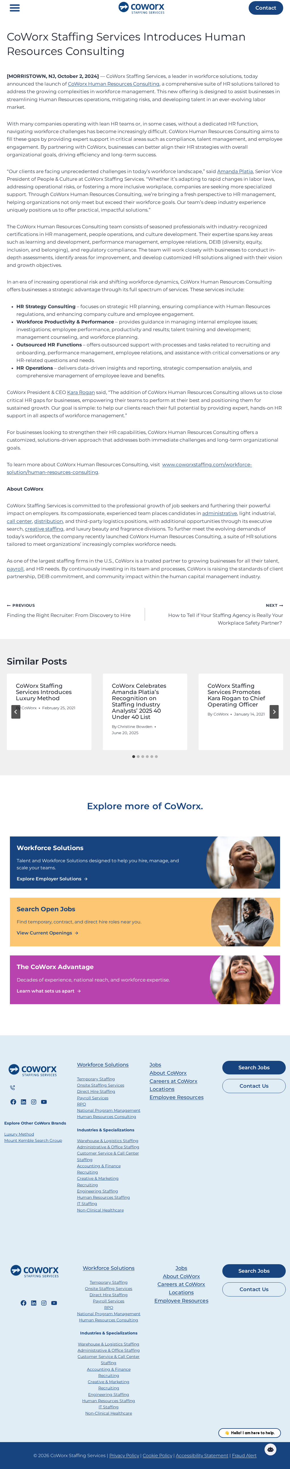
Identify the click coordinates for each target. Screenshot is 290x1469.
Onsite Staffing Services (100, 1085)
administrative (219, 513)
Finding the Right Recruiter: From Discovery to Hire (69, 610)
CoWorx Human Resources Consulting (113, 84)
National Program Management (108, 1110)
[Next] (274, 712)
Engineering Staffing (97, 1191)
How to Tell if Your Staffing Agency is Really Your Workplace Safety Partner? (225, 614)
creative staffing (44, 529)
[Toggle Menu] (15, 8)
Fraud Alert (244, 1455)
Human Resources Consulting (106, 1116)
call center (19, 521)
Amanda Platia (235, 171)
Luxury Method (19, 1134)
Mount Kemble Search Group (33, 1140)
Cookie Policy (157, 1455)
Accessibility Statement (202, 1455)
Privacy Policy (124, 1455)
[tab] (133, 756)
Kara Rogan (81, 392)
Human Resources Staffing (103, 1197)
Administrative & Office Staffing (108, 1147)
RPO (81, 1104)
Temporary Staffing (96, 1079)
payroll (15, 569)
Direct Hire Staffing (96, 1091)
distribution (48, 521)
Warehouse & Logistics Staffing (107, 1140)
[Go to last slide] (15, 712)
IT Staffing (87, 1203)
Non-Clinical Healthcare (100, 1210)
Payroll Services (92, 1098)
